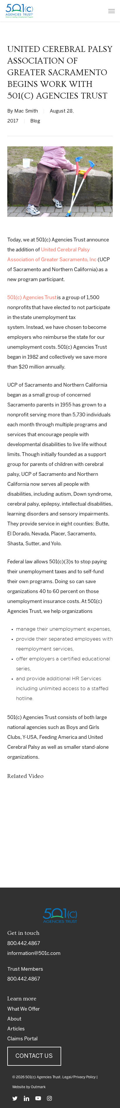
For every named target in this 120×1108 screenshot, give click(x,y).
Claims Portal (22, 1039)
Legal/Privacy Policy (79, 1077)
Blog (35, 121)
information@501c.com (34, 953)
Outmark (38, 1087)
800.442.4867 (23, 943)
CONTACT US (34, 1056)
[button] (111, 11)
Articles (16, 1029)
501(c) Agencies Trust (32, 297)
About (14, 1019)
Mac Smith (26, 111)
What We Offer (23, 1009)
